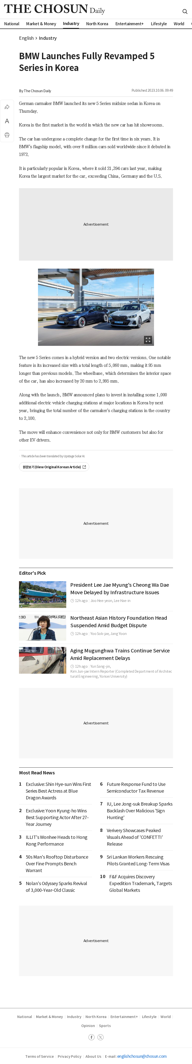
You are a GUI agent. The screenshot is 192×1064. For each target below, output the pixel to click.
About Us (93, 1056)
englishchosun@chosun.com (142, 1056)
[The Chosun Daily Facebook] (93, 1038)
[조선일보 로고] (54, 9)
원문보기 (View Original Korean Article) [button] (52, 467)
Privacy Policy (70, 1056)
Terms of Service (39, 1056)
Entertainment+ (124, 1017)
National (24, 1017)
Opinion (88, 1026)
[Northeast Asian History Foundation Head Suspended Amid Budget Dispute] (42, 627)
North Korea (96, 1017)
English (26, 38)
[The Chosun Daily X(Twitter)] (101, 1038)
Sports (105, 1026)
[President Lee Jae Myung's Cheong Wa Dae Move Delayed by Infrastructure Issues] (42, 594)
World (165, 1017)
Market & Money (49, 1017)
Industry (48, 38)
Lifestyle (149, 1017)
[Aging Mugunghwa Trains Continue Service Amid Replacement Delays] (42, 660)
